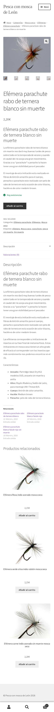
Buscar (27, 707)
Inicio (9, 22)
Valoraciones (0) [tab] (11, 254)
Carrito (41, 704)
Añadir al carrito (14, 205)
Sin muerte (19, 232)
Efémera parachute (11, 26)
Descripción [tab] (9, 246)
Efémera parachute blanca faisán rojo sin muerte (12, 430)
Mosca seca (30, 22)
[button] (46, 41)
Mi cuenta (9, 707)
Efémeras (41, 22)
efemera (16, 228)
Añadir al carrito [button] (27, 515)
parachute (37, 228)
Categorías (18, 22)
